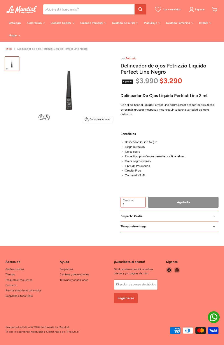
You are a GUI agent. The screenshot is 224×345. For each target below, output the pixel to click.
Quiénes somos (14, 269)
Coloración (34, 23)
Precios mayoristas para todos (23, 290)
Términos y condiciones (74, 279)
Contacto (11, 285)
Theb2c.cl (73, 331)
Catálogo (15, 23)
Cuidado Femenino (178, 23)
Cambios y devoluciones (74, 274)
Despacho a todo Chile (19, 295)
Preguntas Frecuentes (18, 279)
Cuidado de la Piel (124, 23)
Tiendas (10, 274)
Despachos (66, 269)
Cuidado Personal (92, 23)
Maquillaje (151, 23)
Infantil (204, 23)
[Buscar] (140, 9)
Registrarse (125, 298)
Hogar (13, 35)
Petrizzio (131, 58)
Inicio (8, 48)
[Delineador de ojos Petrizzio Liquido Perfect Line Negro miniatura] (12, 64)
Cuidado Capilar (61, 23)
